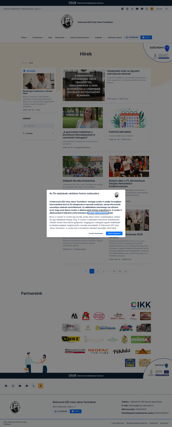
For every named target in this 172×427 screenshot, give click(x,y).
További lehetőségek (96, 233)
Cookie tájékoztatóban (98, 213)
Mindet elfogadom (114, 233)
